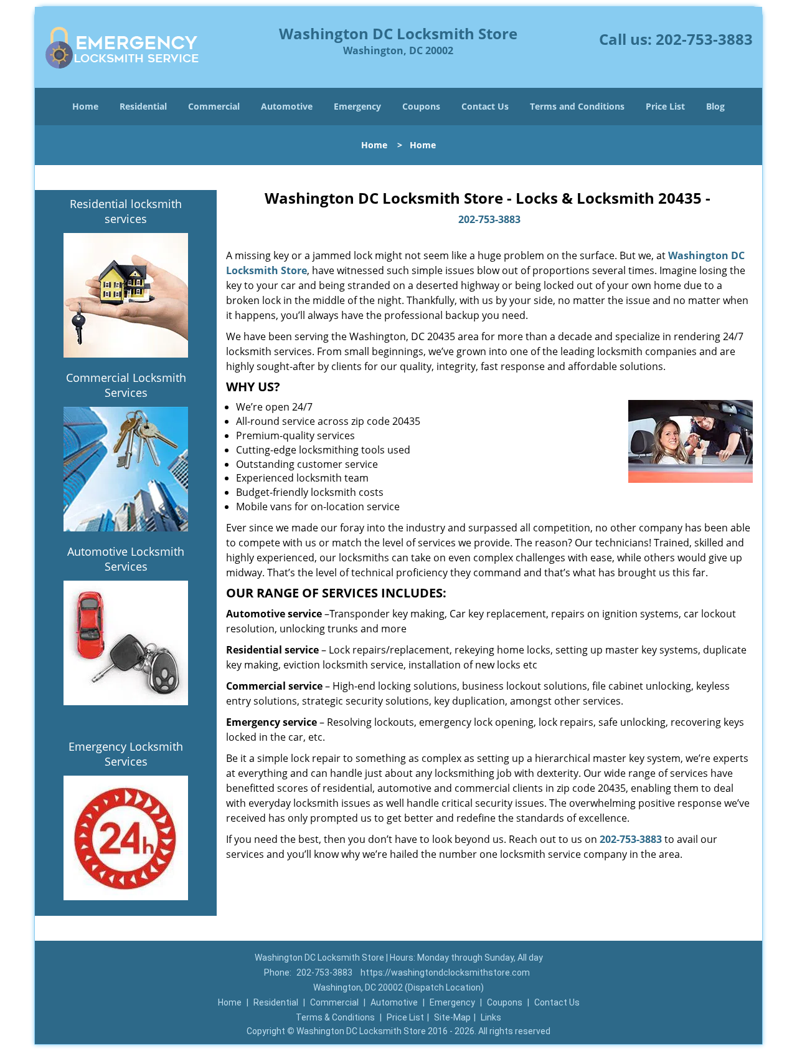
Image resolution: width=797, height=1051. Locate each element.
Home (85, 106)
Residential (143, 106)
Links (491, 1017)
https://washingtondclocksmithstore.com (445, 972)
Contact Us (485, 106)
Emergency (357, 106)
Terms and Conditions (577, 106)
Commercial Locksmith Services (126, 385)
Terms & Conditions (335, 1017)
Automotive (287, 106)
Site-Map (452, 1017)
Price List (665, 106)
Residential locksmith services (126, 211)
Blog (715, 106)
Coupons (421, 106)
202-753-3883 (704, 39)
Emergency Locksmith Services (125, 754)
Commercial (214, 106)
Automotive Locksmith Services (125, 559)
